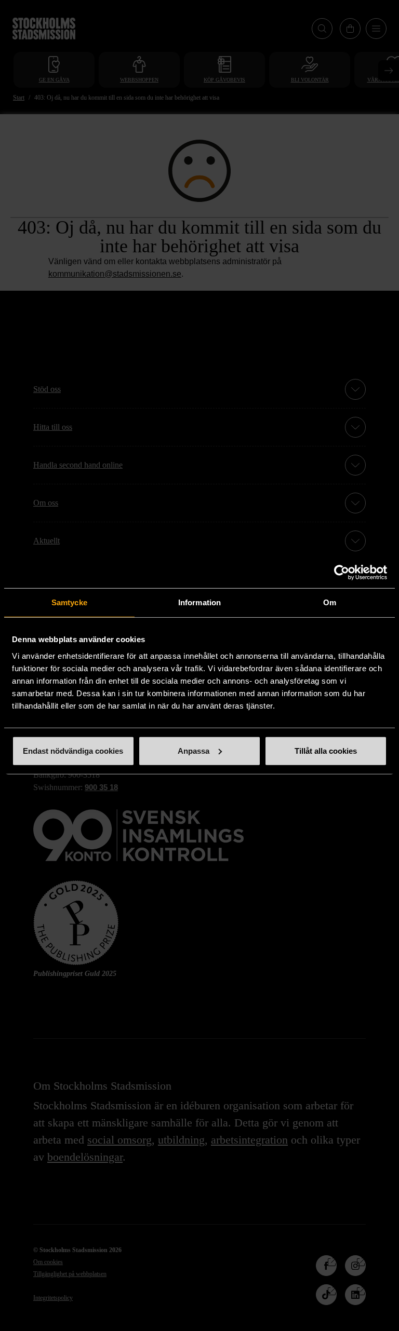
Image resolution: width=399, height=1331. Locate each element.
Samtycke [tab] (69, 602)
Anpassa (193, 750)
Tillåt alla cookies (326, 750)
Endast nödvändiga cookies (73, 750)
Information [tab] (199, 602)
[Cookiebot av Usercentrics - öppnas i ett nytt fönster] (341, 572)
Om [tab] (329, 602)
